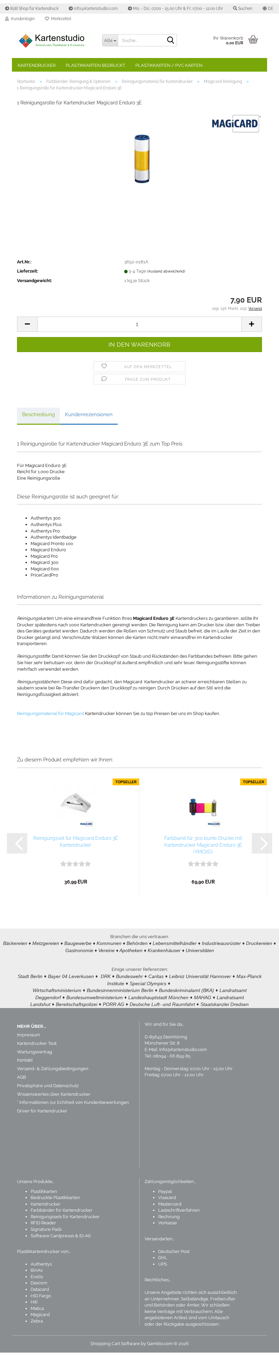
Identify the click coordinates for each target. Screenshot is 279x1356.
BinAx (37, 1270)
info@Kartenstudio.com (95, 8)
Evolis (37, 1276)
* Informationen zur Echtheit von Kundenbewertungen (73, 1102)
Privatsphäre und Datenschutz (48, 1085)
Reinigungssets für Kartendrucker (65, 1216)
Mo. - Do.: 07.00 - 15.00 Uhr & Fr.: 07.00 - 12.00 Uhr (177, 8)
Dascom (39, 1282)
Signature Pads (46, 1229)
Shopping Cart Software (115, 1343)
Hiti (34, 1301)
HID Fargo (41, 1295)
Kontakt (25, 1060)
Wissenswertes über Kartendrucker (54, 1094)
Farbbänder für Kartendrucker (62, 1210)
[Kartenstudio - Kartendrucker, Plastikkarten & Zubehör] (54, 41)
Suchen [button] (244, 8)
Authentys (41, 1264)
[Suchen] (170, 40)
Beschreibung (38, 414)
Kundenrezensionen (89, 414)
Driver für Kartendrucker (42, 1110)
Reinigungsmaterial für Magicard (50, 713)
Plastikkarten (44, 1191)
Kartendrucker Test (36, 1043)
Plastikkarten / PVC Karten (168, 65)
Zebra (37, 1321)
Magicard (40, 1314)
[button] (268, 8)
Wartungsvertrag (34, 1051)
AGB (21, 1077)
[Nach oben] (260, 1345)
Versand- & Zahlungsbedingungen (52, 1068)
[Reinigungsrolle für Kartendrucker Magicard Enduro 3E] (139, 163)
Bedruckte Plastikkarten (55, 1197)
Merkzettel (60, 18)
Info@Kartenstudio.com (183, 1049)
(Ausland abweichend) (166, 271)
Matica (37, 1308)
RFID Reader (43, 1222)
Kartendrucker (36, 65)
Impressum (28, 1034)
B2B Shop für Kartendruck (34, 8)
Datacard (40, 1289)
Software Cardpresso (52, 1235)
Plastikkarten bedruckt (95, 65)
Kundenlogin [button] (22, 18)
